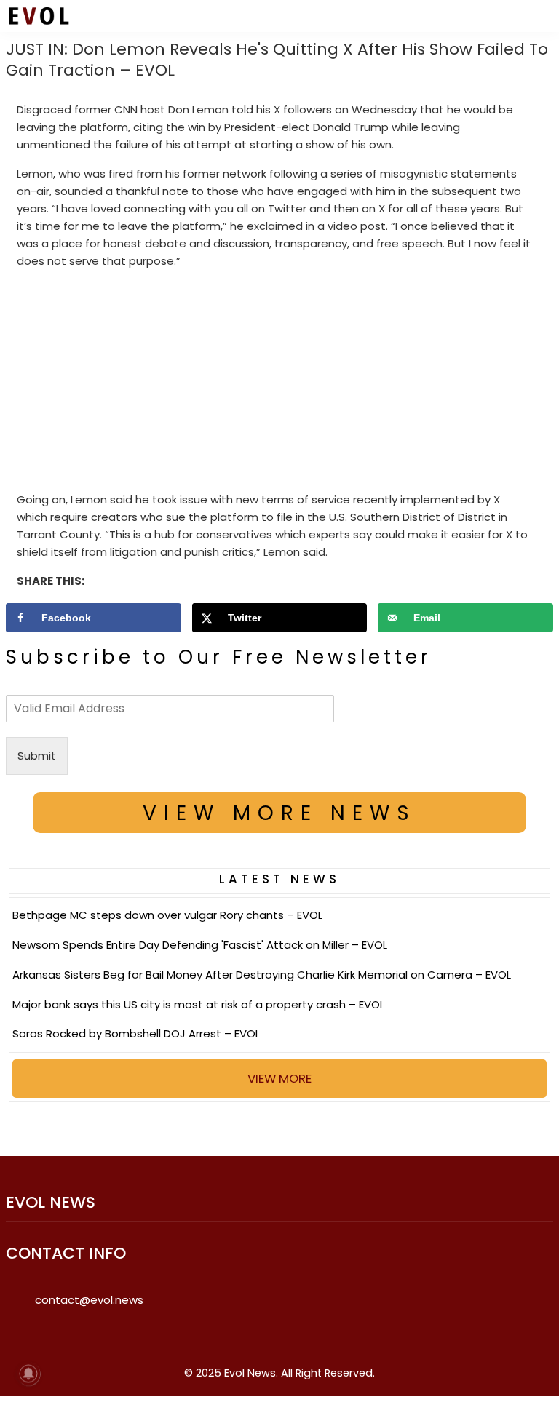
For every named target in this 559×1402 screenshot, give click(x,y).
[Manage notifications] (28, 1373)
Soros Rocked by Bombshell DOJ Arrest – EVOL (136, 1033)
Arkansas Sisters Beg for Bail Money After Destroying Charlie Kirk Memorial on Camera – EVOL (261, 974)
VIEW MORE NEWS (279, 813)
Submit (36, 755)
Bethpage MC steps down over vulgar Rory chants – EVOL (167, 915)
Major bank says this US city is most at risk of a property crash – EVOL (198, 1004)
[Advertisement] (280, 383)
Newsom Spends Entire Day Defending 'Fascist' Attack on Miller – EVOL (199, 944)
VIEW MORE (279, 1078)
